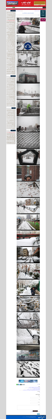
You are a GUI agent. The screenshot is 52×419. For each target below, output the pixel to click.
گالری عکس (33, 7)
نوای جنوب (29, 416)
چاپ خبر (38, 384)
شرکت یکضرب (30, 417)
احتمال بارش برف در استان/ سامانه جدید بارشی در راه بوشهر (33, 389)
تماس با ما (30, 7)
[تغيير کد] (32, 411)
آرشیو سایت (41, 7)
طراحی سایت (34, 417)
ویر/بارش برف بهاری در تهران (37, 388)
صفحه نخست (44, 7)
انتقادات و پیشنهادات (37, 7)
